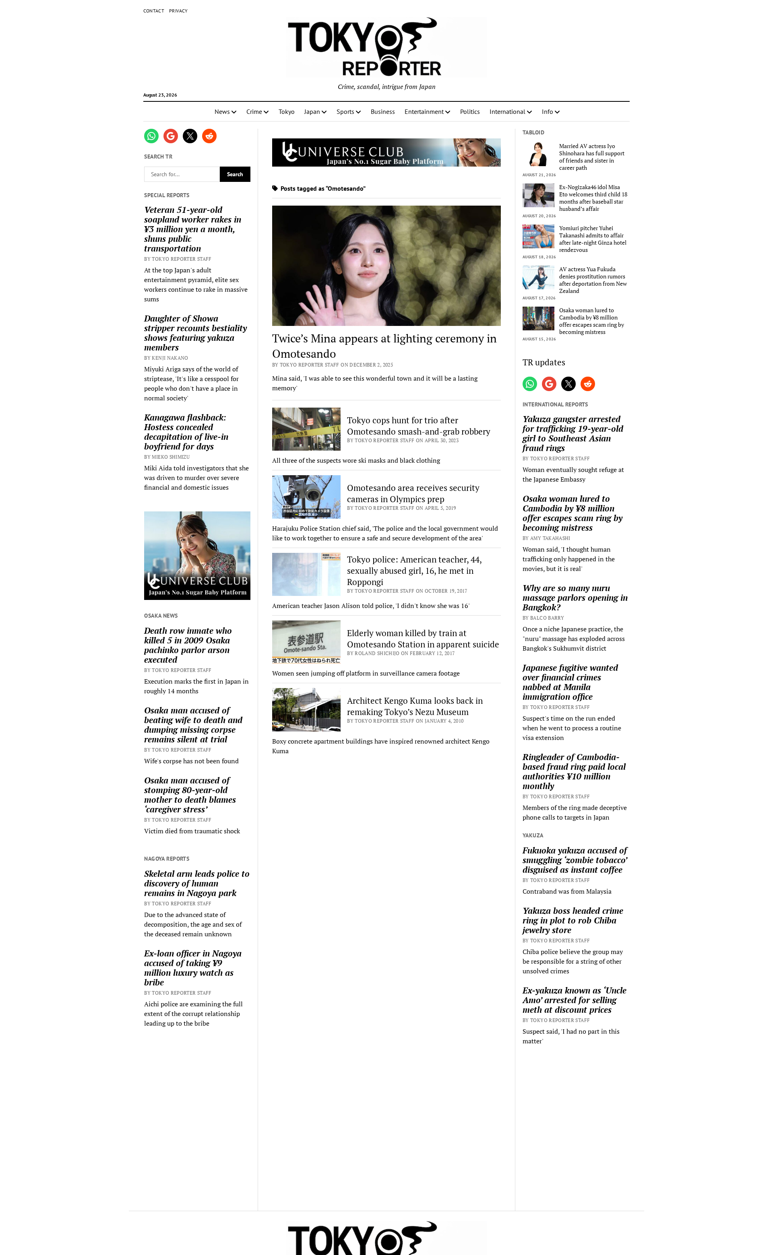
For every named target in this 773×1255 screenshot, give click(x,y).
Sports (345, 111)
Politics (470, 111)
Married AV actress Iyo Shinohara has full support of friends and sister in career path (591, 156)
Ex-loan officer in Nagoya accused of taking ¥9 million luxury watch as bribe (193, 967)
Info (547, 111)
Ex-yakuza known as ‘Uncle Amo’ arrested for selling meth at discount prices (574, 999)
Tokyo (287, 111)
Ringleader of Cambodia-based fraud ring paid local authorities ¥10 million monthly (574, 771)
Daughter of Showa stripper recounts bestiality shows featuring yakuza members (195, 332)
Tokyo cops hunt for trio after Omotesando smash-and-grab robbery (418, 425)
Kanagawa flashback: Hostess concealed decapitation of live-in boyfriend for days (186, 431)
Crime (254, 111)
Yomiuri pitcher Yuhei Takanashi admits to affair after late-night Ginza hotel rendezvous (592, 239)
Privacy (178, 11)
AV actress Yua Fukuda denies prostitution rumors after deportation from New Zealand (593, 280)
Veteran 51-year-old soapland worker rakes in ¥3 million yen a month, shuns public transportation (192, 229)
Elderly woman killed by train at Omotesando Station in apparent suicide (423, 638)
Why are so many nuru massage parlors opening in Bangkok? (575, 597)
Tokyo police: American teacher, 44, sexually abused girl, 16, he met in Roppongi (414, 570)
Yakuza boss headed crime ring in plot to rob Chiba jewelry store (573, 920)
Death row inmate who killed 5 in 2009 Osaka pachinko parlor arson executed (188, 645)
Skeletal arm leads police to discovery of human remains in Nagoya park (197, 883)
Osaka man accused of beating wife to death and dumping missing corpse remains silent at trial (193, 724)
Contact (154, 11)
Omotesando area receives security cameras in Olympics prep (413, 493)
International (507, 111)
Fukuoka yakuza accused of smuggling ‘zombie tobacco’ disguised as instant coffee (575, 859)
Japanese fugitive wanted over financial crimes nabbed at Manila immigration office (570, 682)
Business (383, 111)
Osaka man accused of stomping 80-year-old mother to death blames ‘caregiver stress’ (190, 794)
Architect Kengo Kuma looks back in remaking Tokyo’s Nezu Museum (415, 706)
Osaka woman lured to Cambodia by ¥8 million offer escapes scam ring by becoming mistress (591, 321)
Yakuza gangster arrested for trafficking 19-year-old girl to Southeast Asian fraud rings (573, 433)
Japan (312, 111)
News (222, 111)
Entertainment (424, 111)
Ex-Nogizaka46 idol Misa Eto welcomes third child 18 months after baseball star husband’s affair (593, 197)
